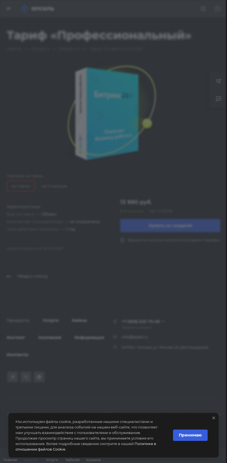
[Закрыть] (214, 418)
